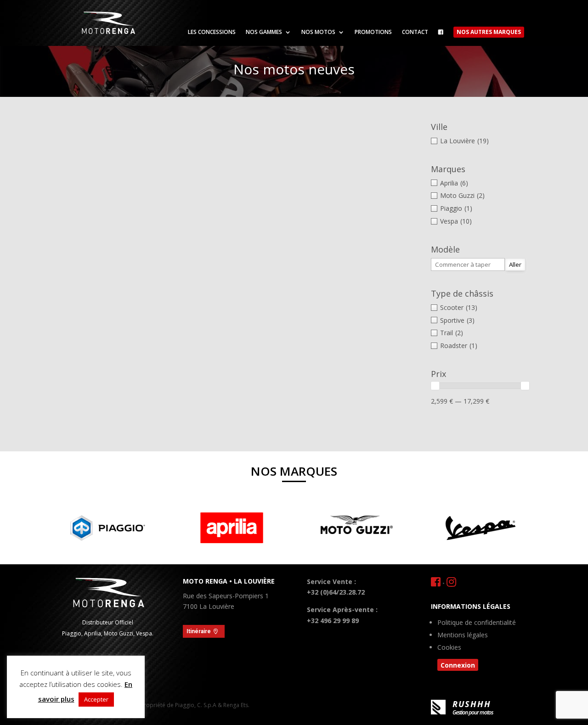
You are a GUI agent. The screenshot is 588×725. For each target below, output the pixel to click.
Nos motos (318, 32)
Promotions (373, 32)
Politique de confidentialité (476, 623)
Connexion (458, 665)
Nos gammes (264, 32)
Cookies (449, 648)
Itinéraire (199, 631)
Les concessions (212, 32)
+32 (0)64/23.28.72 (336, 592)
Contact (415, 32)
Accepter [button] (96, 699)
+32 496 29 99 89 (333, 620)
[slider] (435, 385)
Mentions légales (462, 635)
